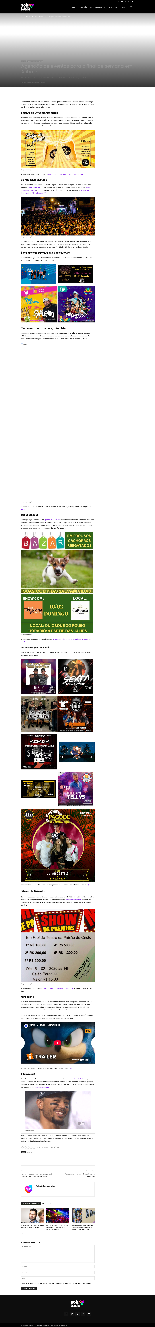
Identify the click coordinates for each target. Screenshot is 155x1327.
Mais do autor (46, 1203)
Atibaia (28, 17)
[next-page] (26, 1233)
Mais (123, 7)
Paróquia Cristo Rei (73, 900)
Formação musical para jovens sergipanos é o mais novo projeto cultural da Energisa (37, 1175)
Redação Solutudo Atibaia (31, 82)
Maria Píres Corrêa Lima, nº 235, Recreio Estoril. (66, 174)
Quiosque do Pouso (52, 520)
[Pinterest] (45, 94)
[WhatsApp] (50, 94)
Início (22, 17)
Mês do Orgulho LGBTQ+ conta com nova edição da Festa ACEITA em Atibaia (57, 1227)
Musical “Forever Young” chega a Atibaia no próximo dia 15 (32, 1226)
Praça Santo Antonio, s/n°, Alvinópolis (58, 988)
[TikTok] (128, 1)
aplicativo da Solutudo (78, 1079)
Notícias (113, 7)
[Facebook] (118, 1)
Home (73, 7)
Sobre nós (82, 7)
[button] (131, 7)
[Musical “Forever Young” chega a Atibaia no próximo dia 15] (32, 1215)
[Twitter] (40, 94)
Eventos (34, 17)
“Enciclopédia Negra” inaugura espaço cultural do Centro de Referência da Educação (82, 1227)
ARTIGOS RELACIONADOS (31, 1203)
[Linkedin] (125, 1)
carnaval (29, 1152)
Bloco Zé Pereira (34, 187)
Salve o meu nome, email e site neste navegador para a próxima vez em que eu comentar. (57, 1283)
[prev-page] (22, 1233)
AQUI (23, 509)
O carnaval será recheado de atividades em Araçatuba (80, 1175)
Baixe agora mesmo (41, 1087)
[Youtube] (132, 1)
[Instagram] (121, 1)
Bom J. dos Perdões (38, 61)
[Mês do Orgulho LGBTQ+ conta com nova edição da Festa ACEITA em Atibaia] (57, 1215)
